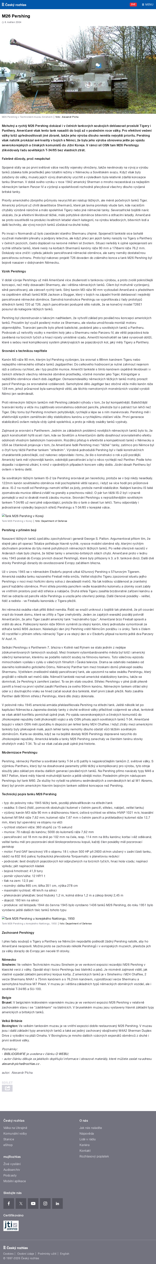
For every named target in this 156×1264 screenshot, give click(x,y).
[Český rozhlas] (14, 4)
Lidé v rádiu (88, 1139)
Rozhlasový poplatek (94, 1156)
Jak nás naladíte (91, 1128)
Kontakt (85, 1151)
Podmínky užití (47, 1253)
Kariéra (84, 1145)
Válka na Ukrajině (15, 1128)
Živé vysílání (12, 1164)
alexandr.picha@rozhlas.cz (20, 1064)
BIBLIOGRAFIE (14, 1054)
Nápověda (87, 1133)
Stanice (8, 1139)
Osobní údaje (25, 1253)
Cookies (8, 1253)
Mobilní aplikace (14, 1181)
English (64, 1253)
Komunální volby (15, 1133)
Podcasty (10, 1175)
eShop (8, 1145)
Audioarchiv (11, 1170)
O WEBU (61, 1054)
